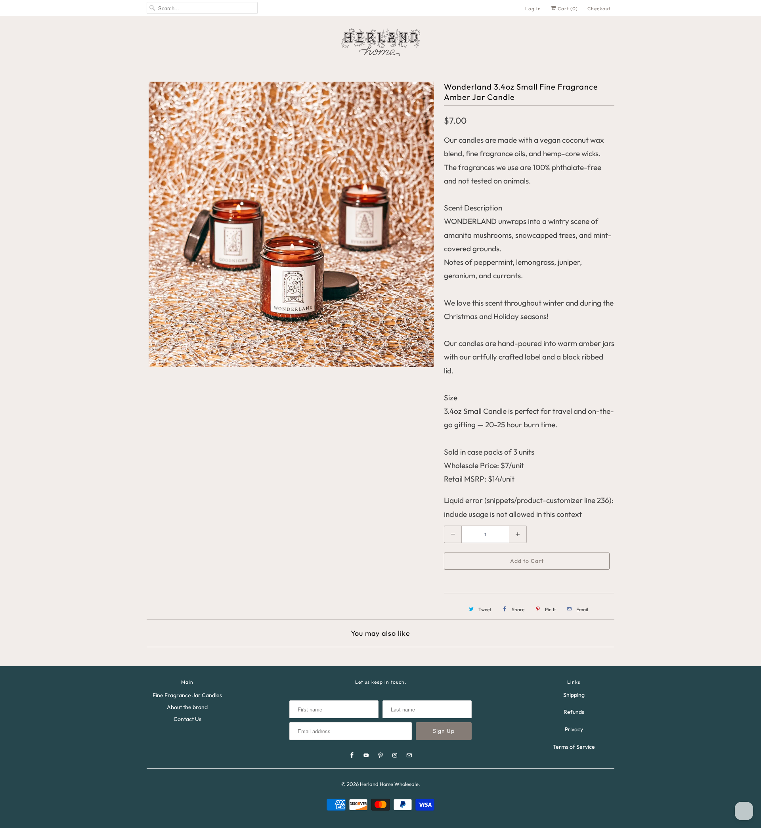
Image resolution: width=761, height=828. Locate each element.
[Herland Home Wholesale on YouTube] (366, 755)
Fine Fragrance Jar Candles (187, 695)
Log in (533, 8)
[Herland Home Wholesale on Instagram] (395, 755)
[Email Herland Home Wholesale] (409, 755)
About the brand (187, 707)
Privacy (574, 729)
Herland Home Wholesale (389, 784)
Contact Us (187, 719)
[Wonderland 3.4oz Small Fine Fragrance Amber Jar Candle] (291, 224)
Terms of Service (574, 746)
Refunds (574, 711)
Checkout (598, 8)
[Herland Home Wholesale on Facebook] (352, 755)
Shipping (574, 694)
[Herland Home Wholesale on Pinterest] (380, 755)
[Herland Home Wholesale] (380, 42)
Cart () (567, 8)
